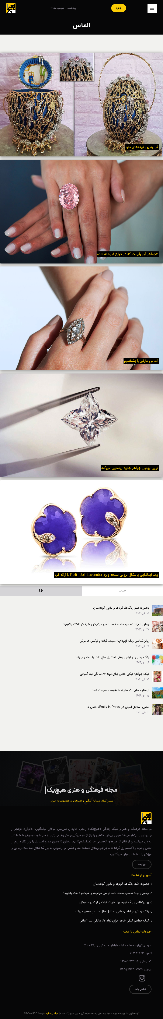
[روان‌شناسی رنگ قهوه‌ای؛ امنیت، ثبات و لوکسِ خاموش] (157, 640)
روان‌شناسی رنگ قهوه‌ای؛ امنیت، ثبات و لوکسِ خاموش (114, 641)
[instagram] (142, 978)
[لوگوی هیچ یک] (10, 4)
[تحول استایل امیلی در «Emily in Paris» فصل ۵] (157, 706)
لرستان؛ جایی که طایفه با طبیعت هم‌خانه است (120, 690)
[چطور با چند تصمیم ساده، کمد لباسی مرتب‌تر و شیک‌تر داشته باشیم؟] (157, 624)
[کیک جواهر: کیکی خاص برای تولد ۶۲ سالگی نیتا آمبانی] (157, 673)
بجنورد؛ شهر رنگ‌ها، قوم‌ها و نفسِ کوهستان (121, 608)
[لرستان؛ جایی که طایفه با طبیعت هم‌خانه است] (157, 690)
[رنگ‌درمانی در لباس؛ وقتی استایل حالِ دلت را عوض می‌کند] (157, 657)
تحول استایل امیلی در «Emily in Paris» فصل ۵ (118, 707)
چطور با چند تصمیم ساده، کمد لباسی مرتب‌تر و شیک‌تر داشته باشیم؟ (106, 624)
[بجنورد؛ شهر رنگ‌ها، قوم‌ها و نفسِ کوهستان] (157, 607)
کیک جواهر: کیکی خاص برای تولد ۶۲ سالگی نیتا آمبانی (114, 674)
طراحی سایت (51, 1013)
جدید (122, 590)
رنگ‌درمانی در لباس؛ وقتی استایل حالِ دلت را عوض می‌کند (112, 657)
